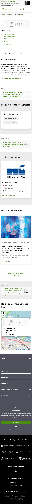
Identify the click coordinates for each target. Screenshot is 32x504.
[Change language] (23, 9)
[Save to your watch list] (26, 9)
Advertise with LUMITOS (15, 478)
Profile (4, 53)
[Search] (17, 9)
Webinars (4, 383)
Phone (6, 41)
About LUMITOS (15, 482)
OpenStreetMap (26, 349)
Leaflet (19, 349)
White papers (5, 377)
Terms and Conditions (18, 496)
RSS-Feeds (4, 396)
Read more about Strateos (13, 79)
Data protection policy (16, 499)
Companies (4, 365)
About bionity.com (16, 485)
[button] (16, 338)
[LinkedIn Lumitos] (16, 471)
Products (12, 53)
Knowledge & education (9, 389)
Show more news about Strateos (16, 274)
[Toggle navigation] (30, 9)
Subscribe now (16, 422)
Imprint (6, 496)
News (20, 53)
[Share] (20, 9)
